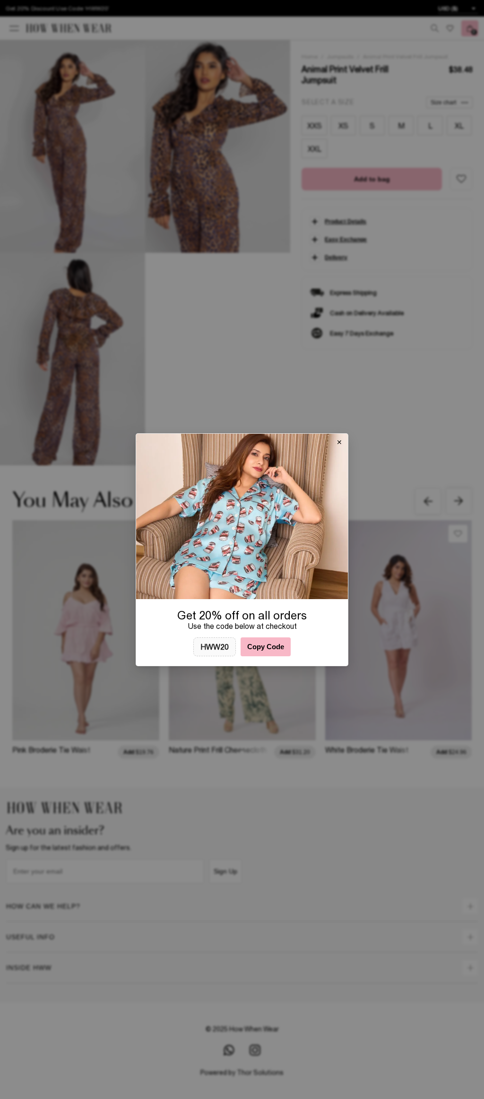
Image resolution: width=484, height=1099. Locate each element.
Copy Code (265, 647)
